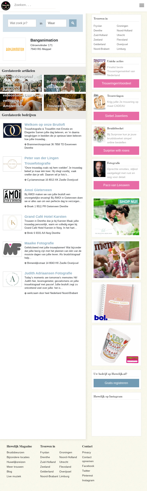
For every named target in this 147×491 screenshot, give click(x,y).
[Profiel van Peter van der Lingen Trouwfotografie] (12, 163)
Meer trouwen (15, 466)
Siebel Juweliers (116, 115)
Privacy (86, 452)
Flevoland (122, 39)
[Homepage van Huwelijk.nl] (5, 5)
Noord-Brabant (101, 48)
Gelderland (99, 44)
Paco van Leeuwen (116, 185)
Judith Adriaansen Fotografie (48, 273)
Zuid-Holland (100, 35)
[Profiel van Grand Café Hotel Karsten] (12, 222)
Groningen (122, 25)
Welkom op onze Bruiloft (44, 124)
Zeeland (98, 39)
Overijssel (122, 44)
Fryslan (98, 25)
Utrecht (121, 35)
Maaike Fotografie (39, 243)
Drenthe (98, 30)
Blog (9, 471)
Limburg (121, 48)
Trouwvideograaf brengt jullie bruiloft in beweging (22, 81)
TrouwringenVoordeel (116, 83)
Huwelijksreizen (16, 461)
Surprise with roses (116, 150)
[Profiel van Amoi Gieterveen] (12, 195)
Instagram (88, 480)
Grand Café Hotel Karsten (45, 217)
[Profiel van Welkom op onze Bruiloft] (12, 130)
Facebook (88, 465)
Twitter (86, 470)
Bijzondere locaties (18, 457)
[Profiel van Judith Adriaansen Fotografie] (12, 279)
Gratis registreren (116, 383)
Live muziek (14, 476)
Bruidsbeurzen (15, 452)
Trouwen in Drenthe (64, 106)
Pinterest (87, 475)
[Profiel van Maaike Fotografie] (12, 249)
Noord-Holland (124, 30)
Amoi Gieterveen (38, 190)
